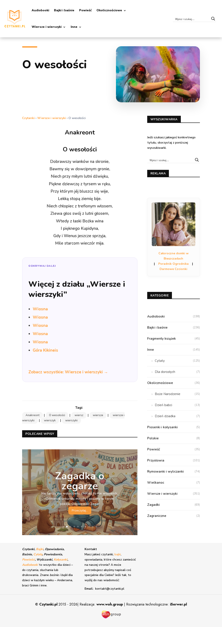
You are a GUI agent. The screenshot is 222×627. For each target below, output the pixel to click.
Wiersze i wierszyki (47, 27)
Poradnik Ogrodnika (173, 264)
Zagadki (173, 505)
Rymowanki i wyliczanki (173, 471)
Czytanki (28, 118)
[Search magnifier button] (213, 19)
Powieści (28, 560)
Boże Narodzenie (177, 394)
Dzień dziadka (177, 416)
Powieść (85, 10)
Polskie (173, 438)
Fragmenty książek (173, 338)
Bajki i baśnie (64, 10)
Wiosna (40, 309)
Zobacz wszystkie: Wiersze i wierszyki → (68, 372)
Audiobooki (40, 10)
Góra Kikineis (45, 350)
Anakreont (32, 415)
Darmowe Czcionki (173, 269)
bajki (117, 554)
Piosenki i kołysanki (173, 427)
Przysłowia (173, 460)
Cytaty (177, 361)
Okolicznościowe (109, 10)
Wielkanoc (173, 482)
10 (96, 526)
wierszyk (50, 420)
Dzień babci (177, 405)
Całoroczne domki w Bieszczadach (173, 256)
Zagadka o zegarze (79, 480)
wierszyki (71, 420)
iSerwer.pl (178, 604)
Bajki (39, 549)
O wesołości (57, 415)
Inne (74, 27)
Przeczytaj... (80, 510)
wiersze (98, 415)
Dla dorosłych (177, 372)
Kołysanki (60, 560)
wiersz (79, 415)
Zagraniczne (173, 516)
